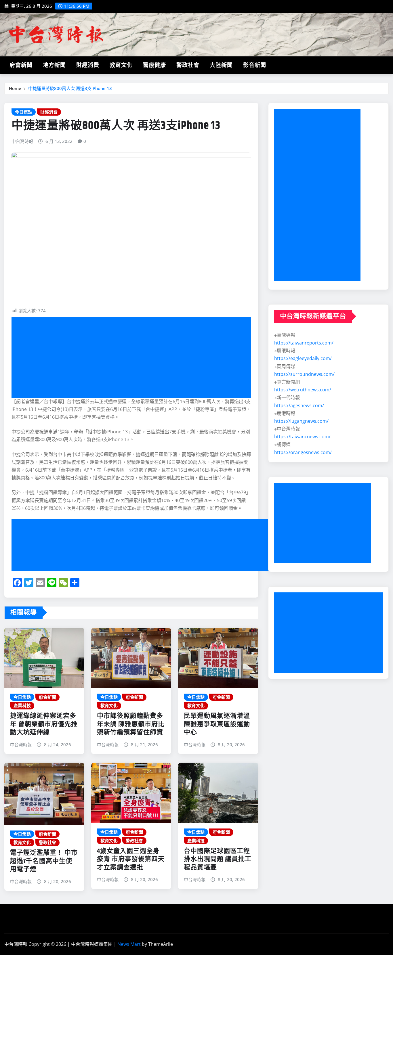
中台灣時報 (22, 141)
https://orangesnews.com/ (303, 452)
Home (15, 88)
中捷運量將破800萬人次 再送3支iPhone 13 (70, 88)
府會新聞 (21, 65)
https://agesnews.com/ (299, 405)
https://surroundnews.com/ (304, 374)
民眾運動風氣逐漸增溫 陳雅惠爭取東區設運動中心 (217, 724)
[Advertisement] (133, 357)
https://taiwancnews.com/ (302, 436)
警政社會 (187, 65)
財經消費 (87, 65)
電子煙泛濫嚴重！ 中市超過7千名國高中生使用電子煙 (44, 861)
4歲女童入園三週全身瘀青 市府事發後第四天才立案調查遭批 (131, 859)
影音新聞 (254, 65)
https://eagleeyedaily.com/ (303, 358)
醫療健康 (154, 65)
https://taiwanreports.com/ (303, 343)
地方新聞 (54, 65)
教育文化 (121, 65)
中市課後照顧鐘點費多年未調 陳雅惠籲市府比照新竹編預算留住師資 (131, 724)
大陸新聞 (221, 65)
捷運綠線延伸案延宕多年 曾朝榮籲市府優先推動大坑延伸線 (44, 724)
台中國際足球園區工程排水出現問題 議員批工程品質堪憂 (217, 859)
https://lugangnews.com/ (301, 421)
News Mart (129, 944)
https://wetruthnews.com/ (302, 389)
